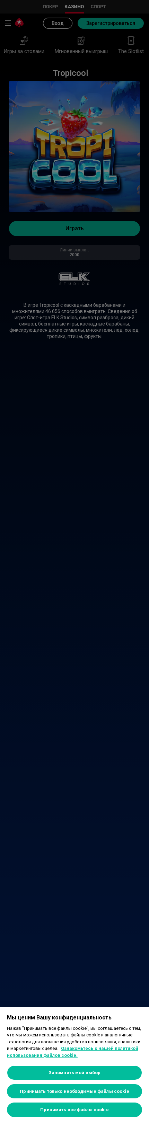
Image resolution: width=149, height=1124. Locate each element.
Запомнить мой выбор (74, 1072)
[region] (74, 1065)
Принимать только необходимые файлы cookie (74, 1091)
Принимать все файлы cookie (74, 1109)
